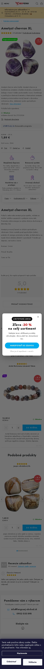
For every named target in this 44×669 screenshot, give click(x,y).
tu (30, 647)
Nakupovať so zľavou (22, 345)
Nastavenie (22, 653)
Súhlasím (32, 662)
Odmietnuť (11, 661)
